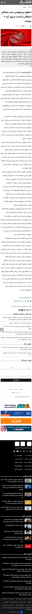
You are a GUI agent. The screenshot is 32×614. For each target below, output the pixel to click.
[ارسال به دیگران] (18, 302)
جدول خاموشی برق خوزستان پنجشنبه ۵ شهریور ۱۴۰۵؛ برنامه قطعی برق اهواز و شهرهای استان (16, 333)
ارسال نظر (16, 380)
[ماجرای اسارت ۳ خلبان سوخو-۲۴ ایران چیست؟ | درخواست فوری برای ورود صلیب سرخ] (28, 538)
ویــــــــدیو (28, 459)
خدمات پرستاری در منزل (7, 605)
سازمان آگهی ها (18, 466)
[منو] (2, 2)
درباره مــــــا (28, 455)
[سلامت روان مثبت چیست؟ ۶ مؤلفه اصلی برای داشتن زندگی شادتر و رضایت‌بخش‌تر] (28, 508)
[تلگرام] (30, 310)
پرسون (28, 602)
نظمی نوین (27, 605)
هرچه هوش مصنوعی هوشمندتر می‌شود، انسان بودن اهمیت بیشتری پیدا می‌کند (12, 481)
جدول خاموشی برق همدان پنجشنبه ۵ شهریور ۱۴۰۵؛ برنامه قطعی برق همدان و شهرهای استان (17, 588)
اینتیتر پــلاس (28, 466)
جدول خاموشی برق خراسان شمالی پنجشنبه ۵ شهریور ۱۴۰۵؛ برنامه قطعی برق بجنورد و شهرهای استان (17, 564)
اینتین (29, 599)
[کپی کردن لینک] (20, 302)
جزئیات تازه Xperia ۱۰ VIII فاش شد (14, 525)
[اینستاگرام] (28, 310)
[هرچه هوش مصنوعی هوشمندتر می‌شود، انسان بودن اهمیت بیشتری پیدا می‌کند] (28, 481)
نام (29, 367)
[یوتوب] (22, 310)
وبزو (24, 599)
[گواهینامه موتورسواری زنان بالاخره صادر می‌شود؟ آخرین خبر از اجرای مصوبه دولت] (28, 521)
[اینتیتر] (25, 2)
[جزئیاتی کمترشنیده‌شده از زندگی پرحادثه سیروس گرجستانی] (28, 532)
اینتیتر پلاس (27, 476)
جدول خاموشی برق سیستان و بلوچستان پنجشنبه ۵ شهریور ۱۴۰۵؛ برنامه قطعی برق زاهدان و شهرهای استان (17, 318)
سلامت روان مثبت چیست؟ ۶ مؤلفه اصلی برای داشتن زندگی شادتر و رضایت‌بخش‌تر (12, 508)
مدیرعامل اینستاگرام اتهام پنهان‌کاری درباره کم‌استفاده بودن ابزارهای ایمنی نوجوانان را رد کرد (12, 495)
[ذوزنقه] (16, 406)
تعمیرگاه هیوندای (19, 605)
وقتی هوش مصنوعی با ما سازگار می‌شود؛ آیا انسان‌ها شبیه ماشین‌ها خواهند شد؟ (12, 502)
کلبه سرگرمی (21, 602)
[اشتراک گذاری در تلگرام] (30, 302)
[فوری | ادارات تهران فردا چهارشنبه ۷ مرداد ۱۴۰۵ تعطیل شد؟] (28, 546)
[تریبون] (16, 428)
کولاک (5, 602)
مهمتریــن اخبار (18, 469)
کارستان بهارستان (13, 602)
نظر (29, 375)
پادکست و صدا (27, 462)
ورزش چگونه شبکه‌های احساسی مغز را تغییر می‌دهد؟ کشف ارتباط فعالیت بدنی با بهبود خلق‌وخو (12, 487)
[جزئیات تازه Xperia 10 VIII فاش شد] (28, 526)
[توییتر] (25, 310)
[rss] (30, 451)
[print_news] (15, 301)
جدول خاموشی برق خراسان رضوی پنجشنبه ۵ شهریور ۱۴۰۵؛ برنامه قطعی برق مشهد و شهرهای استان (17, 576)
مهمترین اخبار (26, 516)
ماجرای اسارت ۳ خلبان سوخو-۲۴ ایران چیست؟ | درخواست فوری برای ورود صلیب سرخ (12, 539)
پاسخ (13, 392)
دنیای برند (11, 599)
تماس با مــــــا (18, 455)
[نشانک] (16, 413)
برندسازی (4, 599)
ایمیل (11, 367)
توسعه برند (18, 599)
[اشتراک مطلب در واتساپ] (23, 302)
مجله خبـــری (28, 469)
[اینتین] (16, 421)
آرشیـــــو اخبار (18, 462)
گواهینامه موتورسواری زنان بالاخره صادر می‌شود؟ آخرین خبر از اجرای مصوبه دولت (13, 521)
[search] (5, 2)
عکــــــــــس (18, 459)
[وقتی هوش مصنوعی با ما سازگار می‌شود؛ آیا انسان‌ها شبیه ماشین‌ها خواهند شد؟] (28, 502)
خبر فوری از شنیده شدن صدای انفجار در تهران (20, 323)
